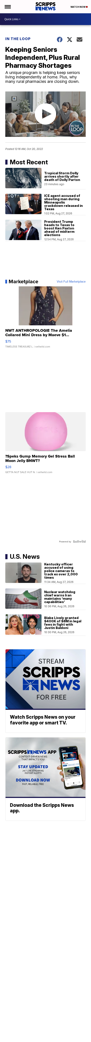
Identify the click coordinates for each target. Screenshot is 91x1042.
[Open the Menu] (7, 6)
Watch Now (78, 7)
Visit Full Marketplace (71, 281)
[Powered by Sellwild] (79, 541)
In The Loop (18, 39)
